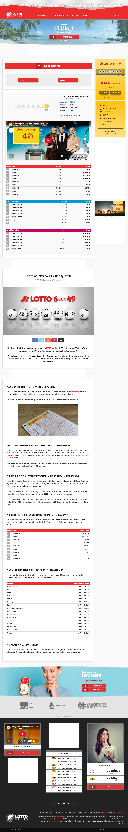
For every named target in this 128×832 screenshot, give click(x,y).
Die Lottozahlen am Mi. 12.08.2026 (67, 784)
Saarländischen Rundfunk (33, 394)
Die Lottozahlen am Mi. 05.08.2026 (67, 790)
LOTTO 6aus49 (51, 348)
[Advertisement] (64, 51)
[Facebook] (110, 15)
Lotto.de (41, 649)
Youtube (77, 392)
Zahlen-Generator (60, 817)
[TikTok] (118, 15)
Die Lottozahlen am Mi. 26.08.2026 (67, 761)
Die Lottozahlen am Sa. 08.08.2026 (67, 787)
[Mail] (116, 15)
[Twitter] (121, 15)
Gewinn (11, 359)
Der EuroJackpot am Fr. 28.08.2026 (67, 758)
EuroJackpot (105, 812)
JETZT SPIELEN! (115, 93)
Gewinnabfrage (54, 821)
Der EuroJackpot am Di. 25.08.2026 (67, 765)
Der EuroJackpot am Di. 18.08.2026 (67, 777)
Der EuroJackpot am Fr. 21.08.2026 (67, 771)
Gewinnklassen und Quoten (69, 115)
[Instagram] (113, 15)
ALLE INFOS (104, 93)
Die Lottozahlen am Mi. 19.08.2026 (67, 774)
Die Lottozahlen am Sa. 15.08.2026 (67, 781)
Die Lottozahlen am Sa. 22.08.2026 (67, 768)
